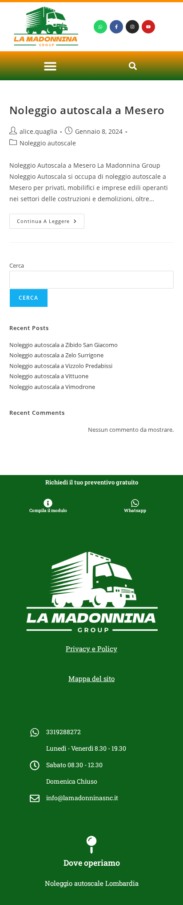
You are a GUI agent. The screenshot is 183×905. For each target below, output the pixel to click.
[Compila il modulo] (48, 503)
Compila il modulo (48, 510)
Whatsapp (135, 510)
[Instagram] (132, 26)
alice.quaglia (38, 131)
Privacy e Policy (91, 648)
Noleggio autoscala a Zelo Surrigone (56, 355)
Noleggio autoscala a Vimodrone (52, 387)
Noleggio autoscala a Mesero (87, 110)
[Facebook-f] (116, 26)
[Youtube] (148, 26)
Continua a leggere (50, 219)
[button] (50, 66)
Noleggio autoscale (48, 143)
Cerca (16, 265)
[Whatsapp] (100, 26)
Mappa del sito (91, 678)
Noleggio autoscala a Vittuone (48, 376)
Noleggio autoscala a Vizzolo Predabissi (60, 366)
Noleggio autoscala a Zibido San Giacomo (63, 345)
